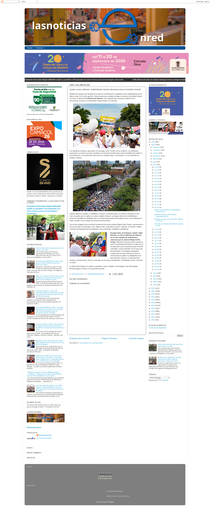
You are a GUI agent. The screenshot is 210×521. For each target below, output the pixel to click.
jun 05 (157, 258)
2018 (153, 305)
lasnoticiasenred (45, 435)
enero (155, 284)
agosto (155, 159)
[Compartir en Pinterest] (122, 274)
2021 (153, 297)
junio (155, 164)
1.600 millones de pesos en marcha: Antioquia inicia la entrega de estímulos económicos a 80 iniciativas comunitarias (148, 80)
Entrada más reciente (79, 338)
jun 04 (157, 261)
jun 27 (157, 176)
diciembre (156, 147)
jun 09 (157, 246)
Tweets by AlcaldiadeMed (157, 328)
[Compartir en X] (118, 274)
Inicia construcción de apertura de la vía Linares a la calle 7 (170, 345)
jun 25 (157, 181)
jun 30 (157, 167)
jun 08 (157, 249)
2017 (153, 308)
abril (154, 276)
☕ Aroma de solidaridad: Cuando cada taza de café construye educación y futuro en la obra (49, 262)
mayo (155, 273)
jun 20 (157, 196)
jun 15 (157, 229)
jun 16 (157, 207)
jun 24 (157, 184)
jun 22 (157, 190)
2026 (153, 142)
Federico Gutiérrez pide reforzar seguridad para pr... (165, 215)
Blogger (111, 502)
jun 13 (157, 235)
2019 (153, 302)
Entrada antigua (136, 338)
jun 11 (157, 241)
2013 (153, 320)
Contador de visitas (105, 476)
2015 (153, 314)
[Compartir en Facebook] (120, 274)
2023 (153, 291)
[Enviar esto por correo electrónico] (114, 274)
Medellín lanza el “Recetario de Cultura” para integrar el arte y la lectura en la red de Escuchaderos (50, 342)
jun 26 (157, 178)
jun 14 (157, 232)
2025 (153, 145)
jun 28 (157, 173)
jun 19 (157, 199)
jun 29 (157, 170)
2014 (153, 317)
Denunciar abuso (34, 427)
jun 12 (157, 238)
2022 (153, 294)
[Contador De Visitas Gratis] (105, 474)
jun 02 (157, 266)
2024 (153, 288)
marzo (155, 279)
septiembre (157, 156)
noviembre (157, 150)
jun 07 (157, 252)
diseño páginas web (105, 478)
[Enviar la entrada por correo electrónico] (109, 274)
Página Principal (109, 338)
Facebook (39, 48)
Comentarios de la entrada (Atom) (91, 343)
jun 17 (157, 204)
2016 (153, 311)
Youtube (29, 48)
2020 (153, 300)
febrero (155, 282)
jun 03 (157, 264)
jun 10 (157, 243)
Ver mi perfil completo (44, 438)
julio (154, 162)
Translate (165, 380)
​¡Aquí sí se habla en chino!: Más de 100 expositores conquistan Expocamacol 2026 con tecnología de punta (49, 277)
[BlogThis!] (116, 274)
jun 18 (157, 201)
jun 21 (157, 193)
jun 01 (157, 269)
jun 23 (157, 187)
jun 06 (157, 255)
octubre (156, 153)
